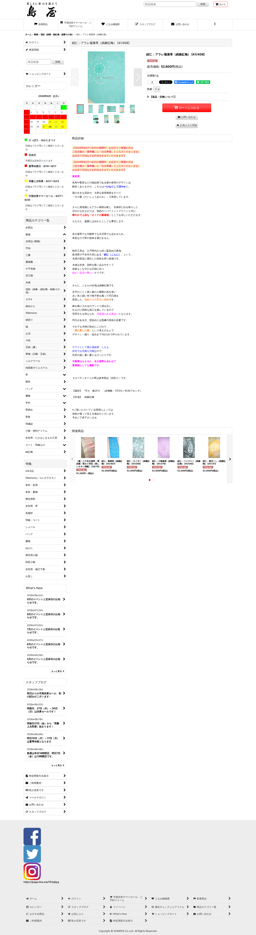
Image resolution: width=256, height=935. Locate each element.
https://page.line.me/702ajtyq (41, 881)
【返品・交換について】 (163, 96)
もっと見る (56, 671)
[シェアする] (152, 82)
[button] (215, 24)
